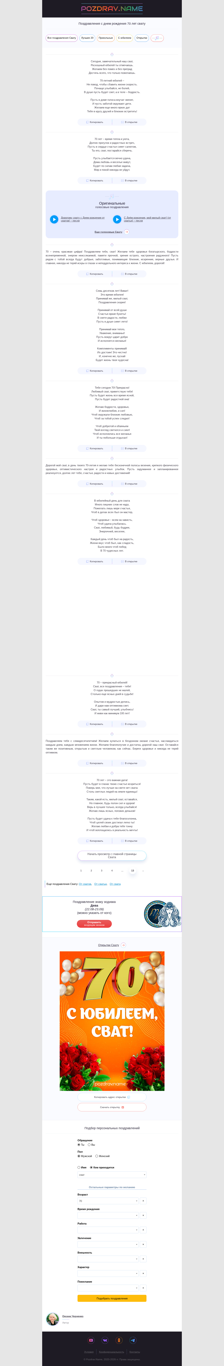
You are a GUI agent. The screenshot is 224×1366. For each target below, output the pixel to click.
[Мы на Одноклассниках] (118, 1340)
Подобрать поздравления (112, 1298)
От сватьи (100, 883)
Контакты (135, 1351)
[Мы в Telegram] (133, 1340)
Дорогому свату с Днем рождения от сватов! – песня (83, 219)
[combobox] (112, 1174)
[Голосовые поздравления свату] (157, 38)
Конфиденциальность (111, 1351)
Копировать (96, 122)
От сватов (85, 883)
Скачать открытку (110, 1107)
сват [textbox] (82, 1174)
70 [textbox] (80, 1201)
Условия (89, 1351)
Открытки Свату (108, 945)
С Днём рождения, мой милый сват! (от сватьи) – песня (147, 219)
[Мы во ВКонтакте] (105, 1340)
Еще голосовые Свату (108, 231)
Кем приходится (103, 1167)
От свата (115, 883)
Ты (82, 1144)
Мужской (86, 1156)
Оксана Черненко (72, 1316)
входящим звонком (94, 923)
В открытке (131, 122)
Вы (93, 1144)
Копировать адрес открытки (110, 1097)
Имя (83, 1167)
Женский (104, 1156)
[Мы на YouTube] (91, 1340)
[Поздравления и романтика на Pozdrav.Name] (112, 8)
